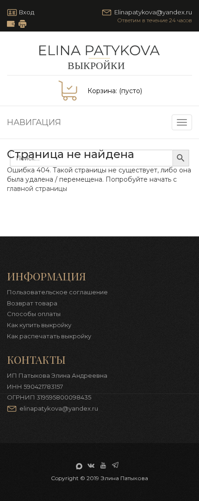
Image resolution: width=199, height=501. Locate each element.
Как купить (11, 24)
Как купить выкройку (39, 325)
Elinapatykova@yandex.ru (153, 12)
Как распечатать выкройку (22, 24)
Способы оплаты (34, 313)
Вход (26, 12)
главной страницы (37, 188)
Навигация (34, 122)
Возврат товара (32, 303)
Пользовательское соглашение (57, 292)
